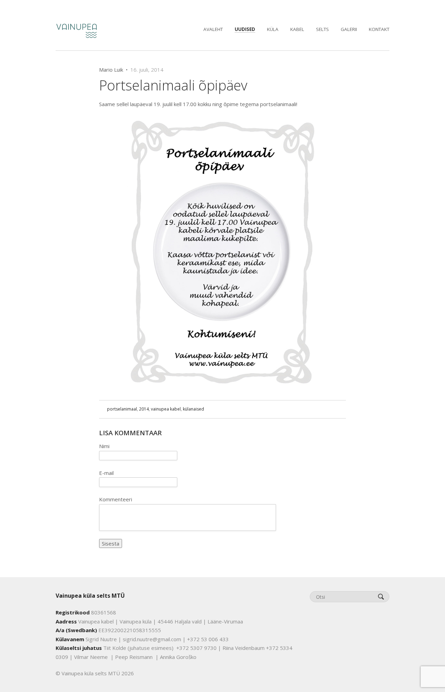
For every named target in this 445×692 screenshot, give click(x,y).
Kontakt (379, 29)
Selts (322, 29)
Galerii (349, 29)
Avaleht (213, 29)
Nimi (104, 446)
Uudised (245, 29)
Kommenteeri (115, 499)
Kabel (297, 29)
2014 (144, 409)
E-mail (106, 472)
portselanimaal (122, 409)
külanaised (193, 409)
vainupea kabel (166, 409)
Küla (272, 29)
